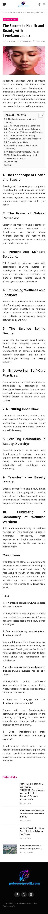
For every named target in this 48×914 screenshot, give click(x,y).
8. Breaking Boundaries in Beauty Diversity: (22, 147)
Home (5, 12)
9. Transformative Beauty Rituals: (22, 152)
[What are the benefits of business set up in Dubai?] (10, 849)
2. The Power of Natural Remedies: (23, 125)
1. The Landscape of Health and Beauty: (21, 121)
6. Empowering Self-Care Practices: (23, 138)
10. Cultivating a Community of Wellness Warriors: (22, 157)
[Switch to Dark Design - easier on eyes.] (39, 4)
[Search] (44, 4)
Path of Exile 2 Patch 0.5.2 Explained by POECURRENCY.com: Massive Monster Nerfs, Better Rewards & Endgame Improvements (32, 791)
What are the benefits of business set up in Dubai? (30, 847)
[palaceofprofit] (23, 4)
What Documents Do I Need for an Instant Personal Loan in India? (32, 813)
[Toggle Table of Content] (40, 115)
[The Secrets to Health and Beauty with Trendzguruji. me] (24, 60)
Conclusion (12, 161)
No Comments (25, 41)
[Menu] (4, 4)
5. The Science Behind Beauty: (21, 135)
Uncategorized (10, 20)
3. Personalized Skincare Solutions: (23, 129)
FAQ (9, 165)
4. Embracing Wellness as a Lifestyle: (24, 132)
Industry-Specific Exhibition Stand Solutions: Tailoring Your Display (32, 831)
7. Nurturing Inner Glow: (17, 142)
